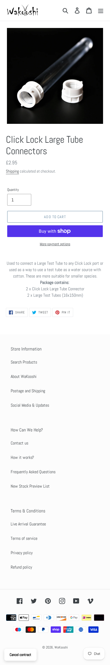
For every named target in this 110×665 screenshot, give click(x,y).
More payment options (55, 244)
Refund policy (21, 567)
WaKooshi (61, 647)
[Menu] (101, 10)
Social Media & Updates (30, 405)
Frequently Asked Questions (33, 472)
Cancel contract (20, 654)
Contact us (19, 443)
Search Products (24, 362)
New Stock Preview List (30, 486)
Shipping (12, 171)
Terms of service (24, 538)
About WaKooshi (24, 376)
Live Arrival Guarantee (28, 524)
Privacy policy (22, 553)
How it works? (22, 457)
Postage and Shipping (28, 391)
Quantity (13, 189)
